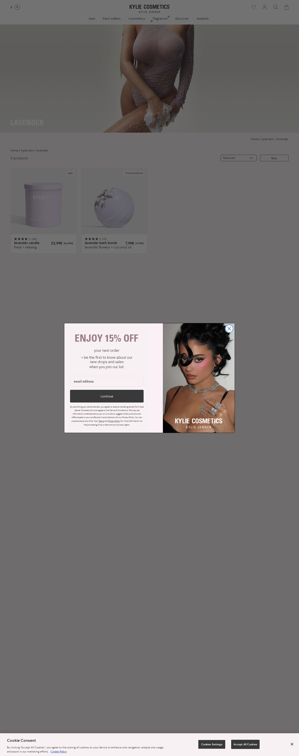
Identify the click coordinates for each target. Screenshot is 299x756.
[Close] (292, 744)
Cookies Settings (211, 744)
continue (106, 396)
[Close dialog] (229, 328)
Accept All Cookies (245, 744)
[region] (149, 744)
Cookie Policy (59, 751)
